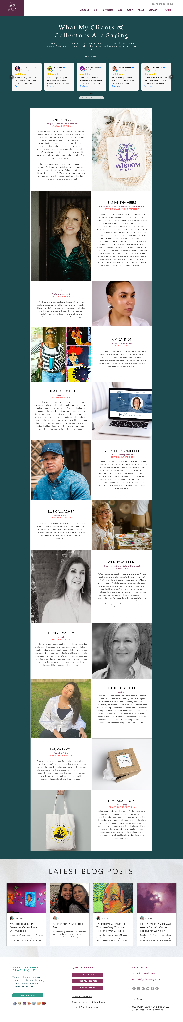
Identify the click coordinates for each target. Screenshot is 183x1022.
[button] (108, 10)
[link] (168, 10)
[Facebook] (152, 988)
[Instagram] (134, 988)
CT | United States (146, 973)
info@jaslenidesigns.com (149, 979)
